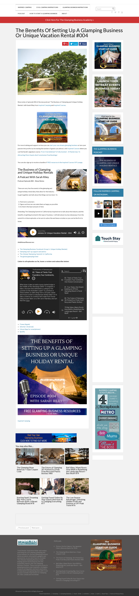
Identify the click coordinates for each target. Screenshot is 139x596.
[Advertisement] (108, 280)
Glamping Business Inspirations (75, 7)
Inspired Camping (25, 7)
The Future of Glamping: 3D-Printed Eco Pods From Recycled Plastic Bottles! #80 (51, 470)
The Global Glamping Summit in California (36, 254)
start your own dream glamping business (64, 145)
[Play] (33, 232)
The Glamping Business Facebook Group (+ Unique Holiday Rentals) (43, 249)
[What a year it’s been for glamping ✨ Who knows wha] (99, 213)
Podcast (21, 13)
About (64, 13)
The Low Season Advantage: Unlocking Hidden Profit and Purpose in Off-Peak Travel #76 (75, 501)
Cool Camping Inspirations (47, 7)
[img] (83, 232)
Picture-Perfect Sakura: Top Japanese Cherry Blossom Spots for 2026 (68, 547)
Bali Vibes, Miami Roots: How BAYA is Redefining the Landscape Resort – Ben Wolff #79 (76, 470)
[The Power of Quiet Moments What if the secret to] (117, 204)
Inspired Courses (60, 105)
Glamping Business (66, 593)
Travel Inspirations (44, 593)
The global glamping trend (29, 256)
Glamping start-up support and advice (33, 252)
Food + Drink (77, 593)
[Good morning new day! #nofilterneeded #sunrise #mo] (117, 213)
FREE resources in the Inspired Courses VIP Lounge (64, 162)
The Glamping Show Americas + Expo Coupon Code (27, 469)
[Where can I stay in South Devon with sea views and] (108, 213)
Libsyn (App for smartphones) (30, 329)
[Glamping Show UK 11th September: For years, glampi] (99, 204)
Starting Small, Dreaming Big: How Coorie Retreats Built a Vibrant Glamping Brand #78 (27, 500)
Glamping (55, 593)
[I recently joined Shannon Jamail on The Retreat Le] (108, 204)
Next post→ (36, 528)
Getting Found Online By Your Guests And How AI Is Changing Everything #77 (52, 500)
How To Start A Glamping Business (43, 13)
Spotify (22, 332)
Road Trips (105, 593)
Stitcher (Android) (27, 327)
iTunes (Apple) (25, 324)
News (92, 593)
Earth (98, 593)
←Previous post (23, 528)
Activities (86, 593)
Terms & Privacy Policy (116, 593)
